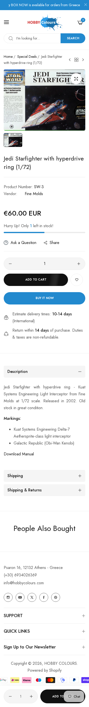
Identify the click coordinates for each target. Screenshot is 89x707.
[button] (76, 280)
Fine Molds (34, 194)
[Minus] (10, 263)
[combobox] (44, 38)
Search (73, 38)
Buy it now (45, 298)
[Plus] (78, 263)
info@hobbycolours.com (24, 583)
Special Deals (27, 56)
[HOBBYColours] (45, 22)
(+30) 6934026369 (20, 575)
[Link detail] (8, 597)
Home (8, 56)
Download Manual (19, 454)
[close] (85, 5)
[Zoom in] (76, 78)
